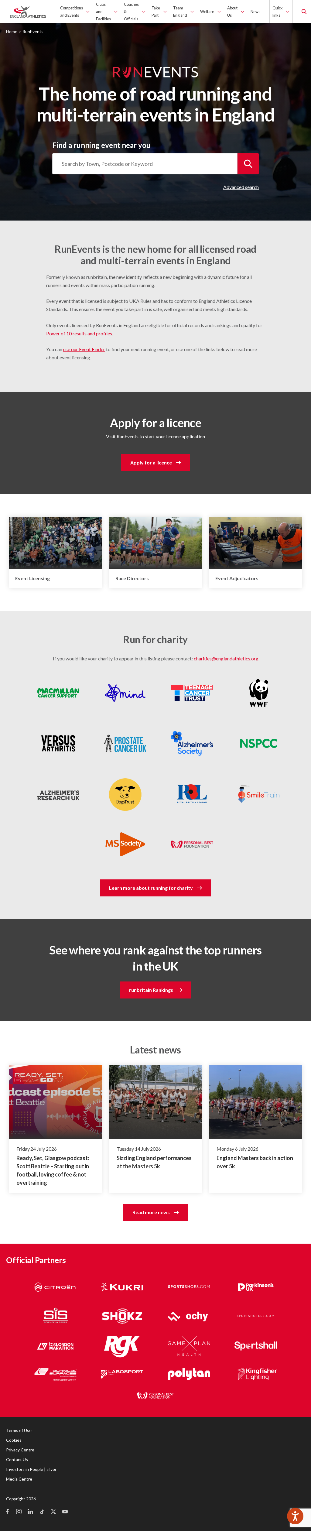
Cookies (14, 1440)
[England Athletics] (28, 11)
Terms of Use (19, 1430)
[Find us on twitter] (53, 1512)
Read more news (151, 1212)
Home (11, 31)
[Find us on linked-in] (30, 1512)
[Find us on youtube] (65, 1512)
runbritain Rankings (151, 990)
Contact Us (17, 1459)
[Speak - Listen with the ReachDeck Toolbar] (295, 1516)
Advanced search (241, 187)
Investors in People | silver (31, 1469)
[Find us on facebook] (7, 1512)
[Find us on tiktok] (42, 1512)
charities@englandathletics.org (226, 658)
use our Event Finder (84, 349)
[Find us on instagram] (19, 1512)
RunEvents (32, 31)
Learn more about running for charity (151, 888)
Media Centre (19, 1478)
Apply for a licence (151, 462)
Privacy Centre (20, 1449)
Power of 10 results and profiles (79, 333)
